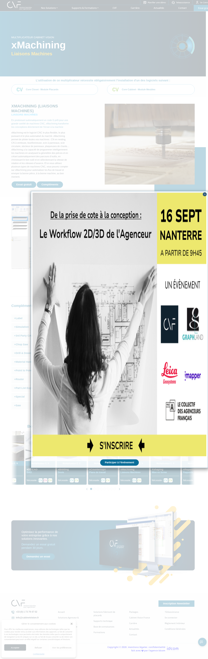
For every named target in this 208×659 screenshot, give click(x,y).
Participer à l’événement (119, 462)
